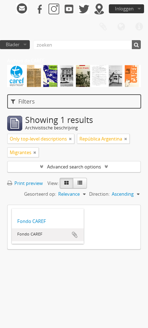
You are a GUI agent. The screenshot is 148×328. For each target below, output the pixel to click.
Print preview (28, 183)
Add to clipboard (74, 234)
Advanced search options (74, 166)
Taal (121, 27)
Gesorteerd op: (40, 194)
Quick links (139, 27)
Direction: (99, 194)
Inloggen (124, 8)
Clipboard (103, 27)
